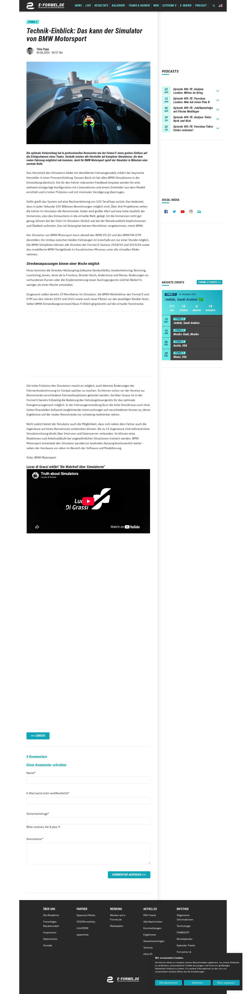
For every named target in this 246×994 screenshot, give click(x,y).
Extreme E (169, 5)
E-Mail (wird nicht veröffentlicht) (47, 793)
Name (32, 773)
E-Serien (186, 5)
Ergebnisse (149, 934)
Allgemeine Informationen (185, 917)
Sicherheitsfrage (37, 813)
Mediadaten (116, 926)
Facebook (166, 211)
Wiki (156, 5)
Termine (148, 947)
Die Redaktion (51, 915)
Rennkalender (185, 939)
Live (88, 5)
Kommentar (34, 839)
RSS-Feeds (149, 915)
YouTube (182, 211)
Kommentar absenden (126, 874)
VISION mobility (86, 921)
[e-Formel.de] (45, 5)
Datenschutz (50, 939)
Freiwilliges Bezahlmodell (51, 924)
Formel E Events (207, 282)
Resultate (101, 5)
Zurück (40, 735)
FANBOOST (183, 932)
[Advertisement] (88, 343)
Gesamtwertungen (153, 941)
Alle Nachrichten (152, 921)
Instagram (191, 211)
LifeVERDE (83, 928)
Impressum (49, 932)
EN (220, 5)
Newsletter (199, 211)
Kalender (118, 5)
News (78, 5)
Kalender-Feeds (186, 945)
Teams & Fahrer (139, 5)
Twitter (174, 211)
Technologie (184, 926)
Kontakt (47, 945)
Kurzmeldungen (152, 928)
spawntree (83, 934)
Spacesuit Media (86, 915)
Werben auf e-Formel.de (118, 917)
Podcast (201, 5)
